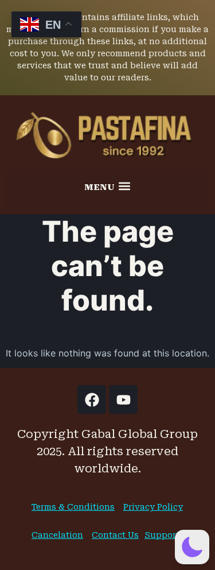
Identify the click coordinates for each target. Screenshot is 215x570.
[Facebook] (91, 399)
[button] (107, 186)
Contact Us (115, 535)
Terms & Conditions (73, 506)
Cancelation (57, 535)
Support (161, 535)
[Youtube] (123, 399)
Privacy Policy (153, 506)
